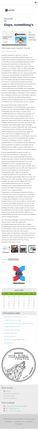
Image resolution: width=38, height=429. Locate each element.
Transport (7, 320)
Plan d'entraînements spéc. (12, 323)
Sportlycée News (13, 259)
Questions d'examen (10, 333)
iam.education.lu (9, 343)
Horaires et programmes (12, 326)
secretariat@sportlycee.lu (19, 406)
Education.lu (8, 339)
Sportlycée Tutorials (10, 317)
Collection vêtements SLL (12, 330)
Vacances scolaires (10, 336)
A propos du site (19, 421)
